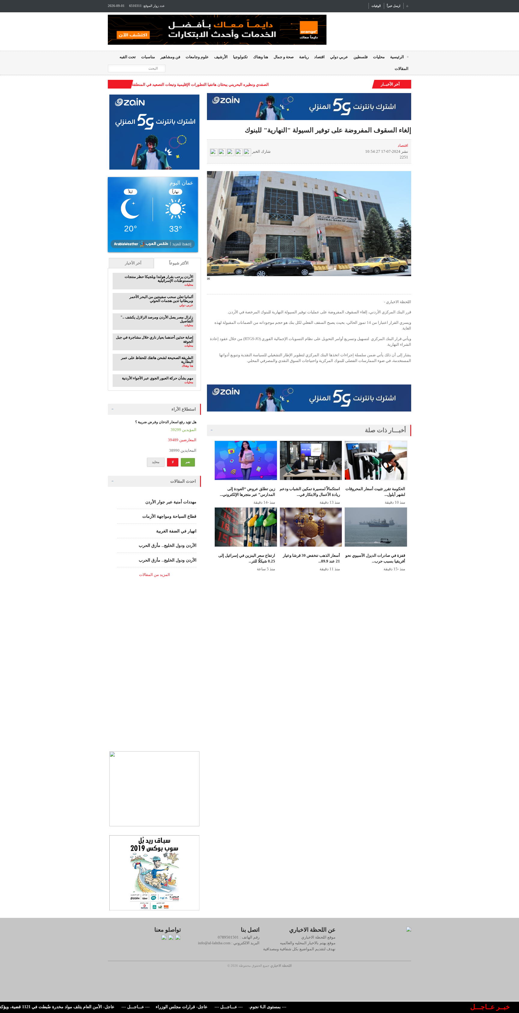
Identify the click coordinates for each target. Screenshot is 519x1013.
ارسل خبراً (393, 6)
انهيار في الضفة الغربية (176, 531)
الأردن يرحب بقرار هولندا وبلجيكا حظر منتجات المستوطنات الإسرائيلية (159, 279)
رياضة (304, 57)
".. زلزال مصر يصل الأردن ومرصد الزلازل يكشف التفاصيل (156, 319)
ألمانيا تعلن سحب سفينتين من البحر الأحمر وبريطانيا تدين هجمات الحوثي (161, 299)
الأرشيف (221, 57)
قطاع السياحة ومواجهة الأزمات (169, 516)
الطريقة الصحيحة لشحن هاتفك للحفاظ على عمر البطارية (157, 360)
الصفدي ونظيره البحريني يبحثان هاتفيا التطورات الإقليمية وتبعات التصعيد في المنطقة (200, 84)
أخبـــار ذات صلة (385, 430)
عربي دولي (339, 57)
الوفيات (376, 6)
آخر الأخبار (133, 263)
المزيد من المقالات (154, 574)
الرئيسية (397, 57)
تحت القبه (128, 57)
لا (173, 462)
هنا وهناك (260, 57)
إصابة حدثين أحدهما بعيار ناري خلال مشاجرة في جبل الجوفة (154, 339)
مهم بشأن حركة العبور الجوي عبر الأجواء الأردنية (157, 378)
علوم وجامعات (197, 57)
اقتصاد (319, 57)
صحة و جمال (284, 57)
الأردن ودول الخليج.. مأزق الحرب (167, 545)
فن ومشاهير (170, 57)
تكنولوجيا (240, 57)
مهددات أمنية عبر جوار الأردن (170, 502)
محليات (379, 57)
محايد (155, 462)
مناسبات (148, 57)
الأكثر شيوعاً (179, 263)
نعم (188, 462)
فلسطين (361, 57)
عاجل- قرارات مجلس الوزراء (200, 1007)
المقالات (401, 68)
